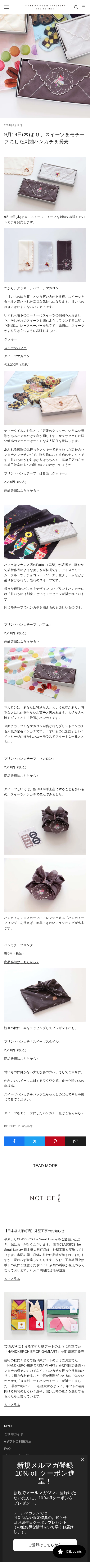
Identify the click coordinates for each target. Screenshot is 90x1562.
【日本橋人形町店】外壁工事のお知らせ (34, 1231)
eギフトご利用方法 (18, 1441)
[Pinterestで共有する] (55, 1141)
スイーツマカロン (17, 356)
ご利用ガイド (13, 1434)
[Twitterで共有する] (35, 1141)
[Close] (82, 1460)
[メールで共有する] (76, 1141)
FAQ (7, 1448)
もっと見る (12, 1279)
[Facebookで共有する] (14, 1141)
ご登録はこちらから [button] (45, 1545)
